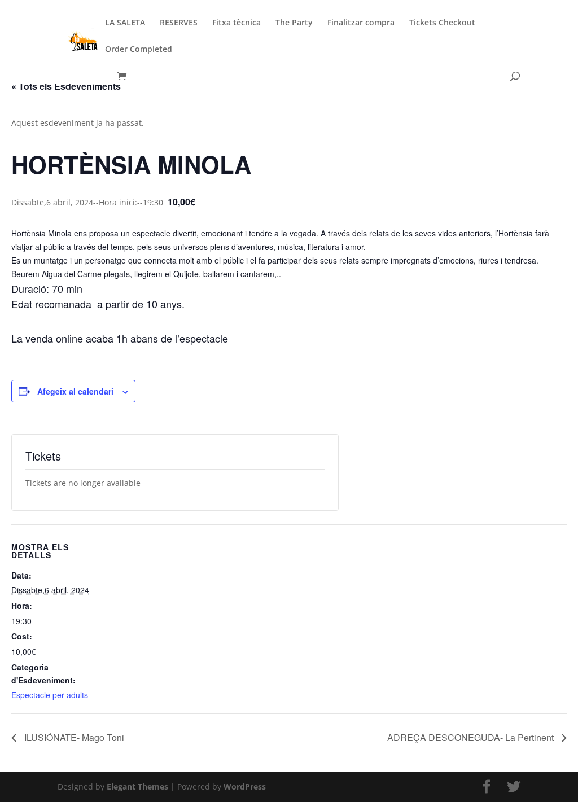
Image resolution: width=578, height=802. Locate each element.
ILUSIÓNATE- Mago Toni (73, 737)
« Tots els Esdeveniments (66, 86)
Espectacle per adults (49, 694)
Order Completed (138, 49)
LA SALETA (125, 23)
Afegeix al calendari (75, 391)
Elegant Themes (137, 786)
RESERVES (179, 23)
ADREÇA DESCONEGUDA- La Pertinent (471, 737)
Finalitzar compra (361, 23)
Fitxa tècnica (236, 23)
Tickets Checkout (442, 23)
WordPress (245, 786)
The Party (294, 23)
